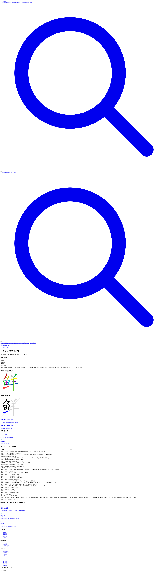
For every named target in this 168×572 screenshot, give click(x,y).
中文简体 (3, 172)
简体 (2, 345)
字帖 (4, 555)
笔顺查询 (10, 2)
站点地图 (5, 562)
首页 (2, 347)
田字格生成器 (6, 552)
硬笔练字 (19, 2)
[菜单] (1, 341)
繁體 (4, 345)
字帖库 (2, 2)
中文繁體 (7, 172)
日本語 (14, 172)
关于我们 (5, 561)
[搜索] (84, 170)
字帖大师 (5, 554)
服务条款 (5, 564)
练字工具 (34, 343)
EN (6, 345)
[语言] (1, 171)
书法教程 (15, 2)
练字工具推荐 (6, 545)
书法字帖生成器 (6, 551)
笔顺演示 (24, 2)
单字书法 (6, 2)
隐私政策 (5, 565)
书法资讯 (5, 544)
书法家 (27, 2)
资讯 (31, 2)
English (11, 172)
